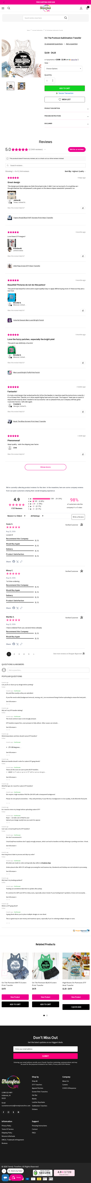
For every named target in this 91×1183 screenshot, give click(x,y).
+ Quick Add (76, 1007)
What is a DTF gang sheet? (10, 906)
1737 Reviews (19, 508)
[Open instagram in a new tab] (8, 1112)
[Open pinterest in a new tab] (18, 1112)
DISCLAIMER (66, 123)
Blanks (34, 1099)
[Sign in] (81, 8)
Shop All (34, 1081)
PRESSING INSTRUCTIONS (66, 116)
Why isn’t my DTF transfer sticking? (12, 710)
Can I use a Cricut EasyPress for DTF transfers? (16, 829)
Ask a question (72, 44)
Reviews (5, 1143)
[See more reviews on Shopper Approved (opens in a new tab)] (21, 562)
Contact (35, 1129)
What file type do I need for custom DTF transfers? (17, 786)
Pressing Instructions (39, 1126)
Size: (47, 63)
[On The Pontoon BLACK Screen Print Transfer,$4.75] (45, 966)
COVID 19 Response (69, 1088)
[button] (67, 60)
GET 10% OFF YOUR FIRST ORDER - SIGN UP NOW (45, 2)
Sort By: (68, 171)
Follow (3, 687)
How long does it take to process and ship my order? (18, 854)
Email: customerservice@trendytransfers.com (16, 1104)
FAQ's (34, 1133)
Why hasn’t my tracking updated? (12, 880)
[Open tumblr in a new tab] (13, 1112)
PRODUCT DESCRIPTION (66, 108)
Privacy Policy (6, 1126)
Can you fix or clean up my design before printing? (17, 685)
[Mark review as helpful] (83, 208)
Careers (65, 1085)
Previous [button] (4, 2)
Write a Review (78, 517)
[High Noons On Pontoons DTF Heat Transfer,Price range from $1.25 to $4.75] (76, 966)
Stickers (35, 1109)
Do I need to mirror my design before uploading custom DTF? (21, 809)
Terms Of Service (8, 1129)
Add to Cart (15, 1004)
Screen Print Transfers (40, 1092)
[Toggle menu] (3, 8)
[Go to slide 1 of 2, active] (44, 1015)
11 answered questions (54, 44)
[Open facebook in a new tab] (3, 1112)
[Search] (9, 8)
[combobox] (45, 18)
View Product (15, 997)
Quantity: (48, 75)
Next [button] (87, 2)
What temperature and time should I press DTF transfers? (19, 736)
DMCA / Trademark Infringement (13, 1140)
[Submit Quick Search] (65, 17)
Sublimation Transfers (39, 1106)
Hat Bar (34, 1095)
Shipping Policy (7, 1133)
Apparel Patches (37, 1088)
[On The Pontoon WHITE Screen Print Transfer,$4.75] (15, 966)
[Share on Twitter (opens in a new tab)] (17, 562)
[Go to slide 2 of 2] (47, 1015)
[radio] (45, 498)
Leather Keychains (38, 1102)
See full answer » (11, 701)
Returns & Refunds (8, 1136)
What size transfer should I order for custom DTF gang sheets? (21, 761)
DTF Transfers (37, 1085)
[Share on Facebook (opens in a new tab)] (13, 562)
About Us (65, 1081)
